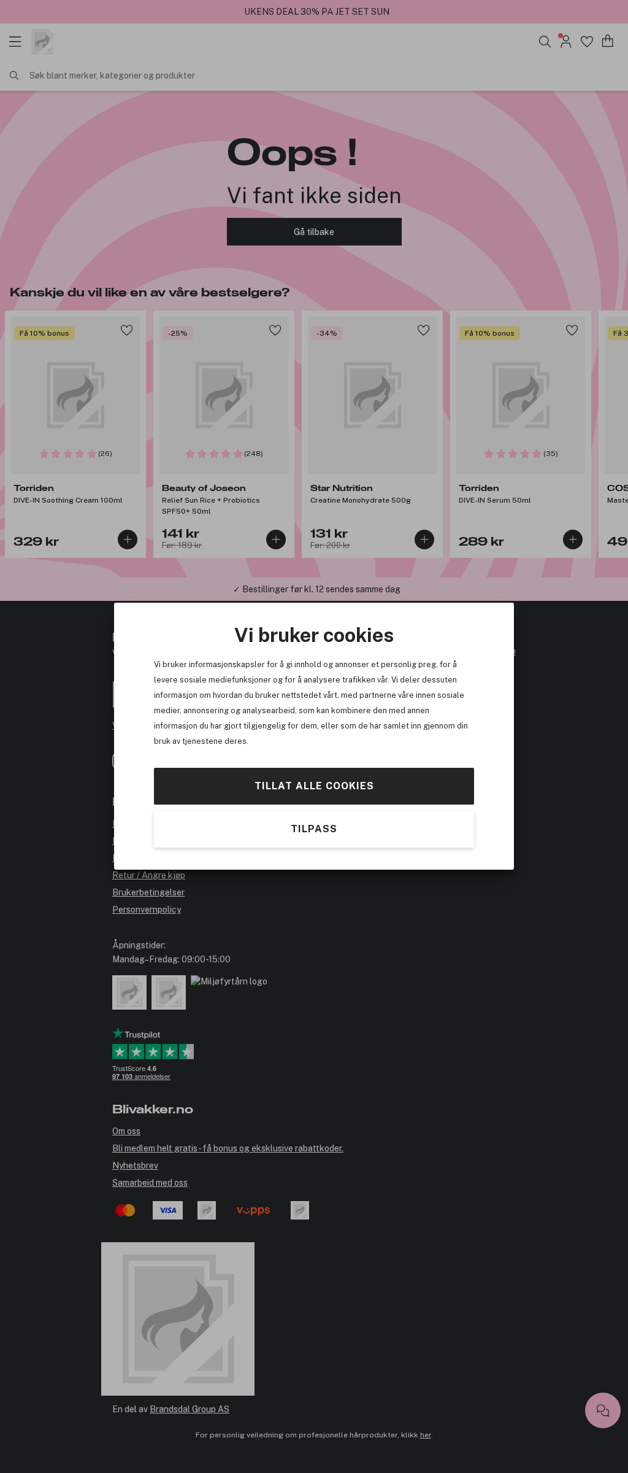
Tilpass (314, 829)
